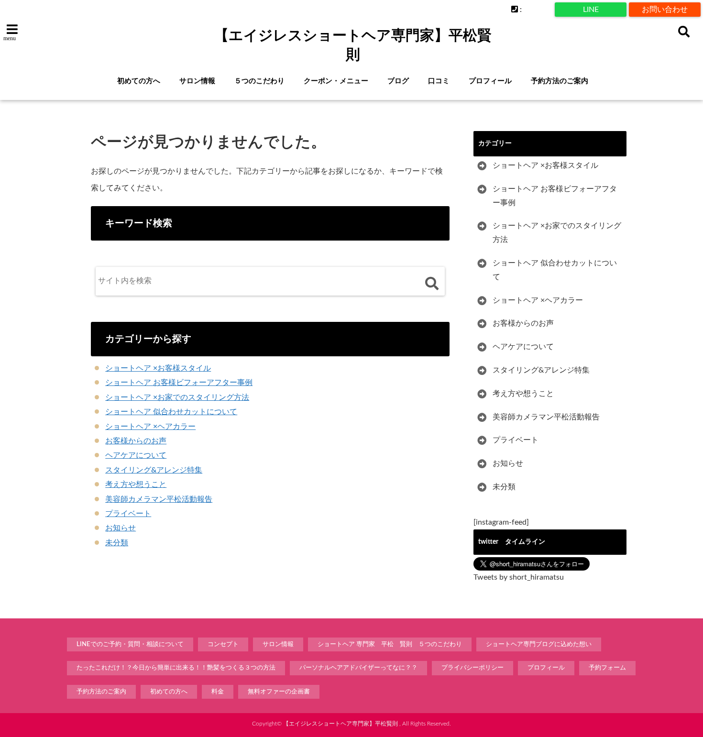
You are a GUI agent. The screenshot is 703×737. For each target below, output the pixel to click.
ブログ (398, 81)
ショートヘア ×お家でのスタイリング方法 (177, 397)
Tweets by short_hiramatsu (518, 577)
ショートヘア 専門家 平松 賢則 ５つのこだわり (390, 644)
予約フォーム (607, 668)
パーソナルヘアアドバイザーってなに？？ (358, 668)
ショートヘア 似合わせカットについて (171, 412)
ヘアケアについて (135, 455)
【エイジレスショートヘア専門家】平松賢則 (353, 44)
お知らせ (120, 528)
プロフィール (490, 81)
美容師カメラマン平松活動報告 (158, 499)
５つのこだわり (259, 81)
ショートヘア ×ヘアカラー (150, 426)
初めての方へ (138, 81)
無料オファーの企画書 (279, 692)
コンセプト (223, 644)
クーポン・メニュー (336, 81)
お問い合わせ (665, 9)
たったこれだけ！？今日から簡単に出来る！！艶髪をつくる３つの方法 (176, 668)
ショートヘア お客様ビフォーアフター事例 (179, 382)
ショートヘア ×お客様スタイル (158, 368)
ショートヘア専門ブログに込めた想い (539, 644)
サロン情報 (197, 81)
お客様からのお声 (135, 441)
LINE (591, 9)
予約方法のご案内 (559, 81)
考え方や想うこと (135, 484)
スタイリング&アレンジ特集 (153, 470)
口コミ (439, 81)
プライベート (128, 513)
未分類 (116, 543)
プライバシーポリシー (472, 668)
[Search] (431, 283)
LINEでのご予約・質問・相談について (130, 644)
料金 (217, 692)
